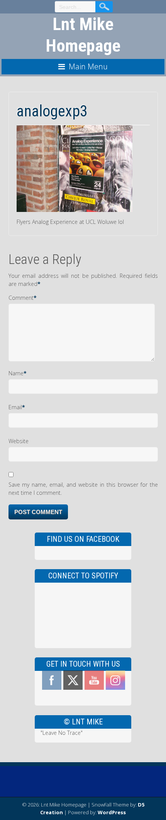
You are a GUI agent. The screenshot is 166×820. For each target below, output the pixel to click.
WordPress (112, 812)
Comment (21, 297)
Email (15, 407)
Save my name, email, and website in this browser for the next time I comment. (83, 488)
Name (16, 373)
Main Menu (88, 66)
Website (18, 441)
